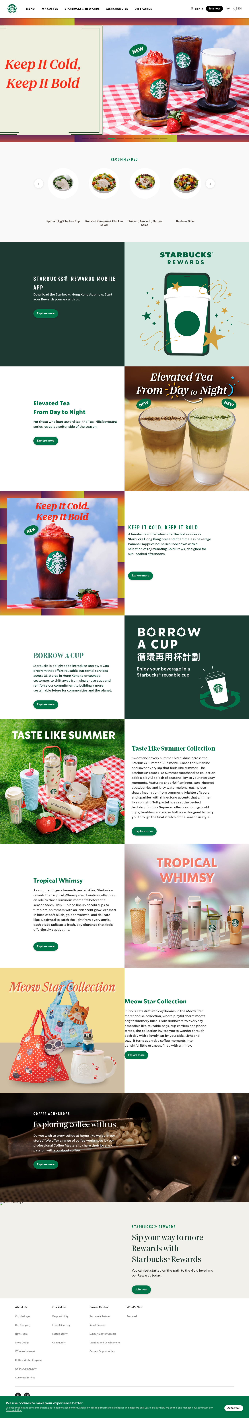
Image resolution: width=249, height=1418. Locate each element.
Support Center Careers (103, 1334)
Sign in (199, 9)
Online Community (26, 1369)
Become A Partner (100, 1316)
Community (59, 1343)
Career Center (99, 1307)
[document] (124, 1407)
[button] (237, 9)
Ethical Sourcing (61, 1325)
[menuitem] (30, 11)
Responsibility (60, 1316)
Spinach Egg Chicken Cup (63, 221)
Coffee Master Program (28, 1360)
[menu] (88, 11)
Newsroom (21, 1334)
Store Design (22, 1343)
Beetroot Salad (186, 221)
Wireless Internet (25, 1351)
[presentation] (210, 183)
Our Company (23, 1325)
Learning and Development (105, 1343)
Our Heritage (22, 1316)
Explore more (46, 313)
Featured (132, 1316)
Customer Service (25, 1378)
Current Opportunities (102, 1351)
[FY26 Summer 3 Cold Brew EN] (124, 80)
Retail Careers (97, 1325)
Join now (214, 8)
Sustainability (60, 1334)
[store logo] (12, 9)
